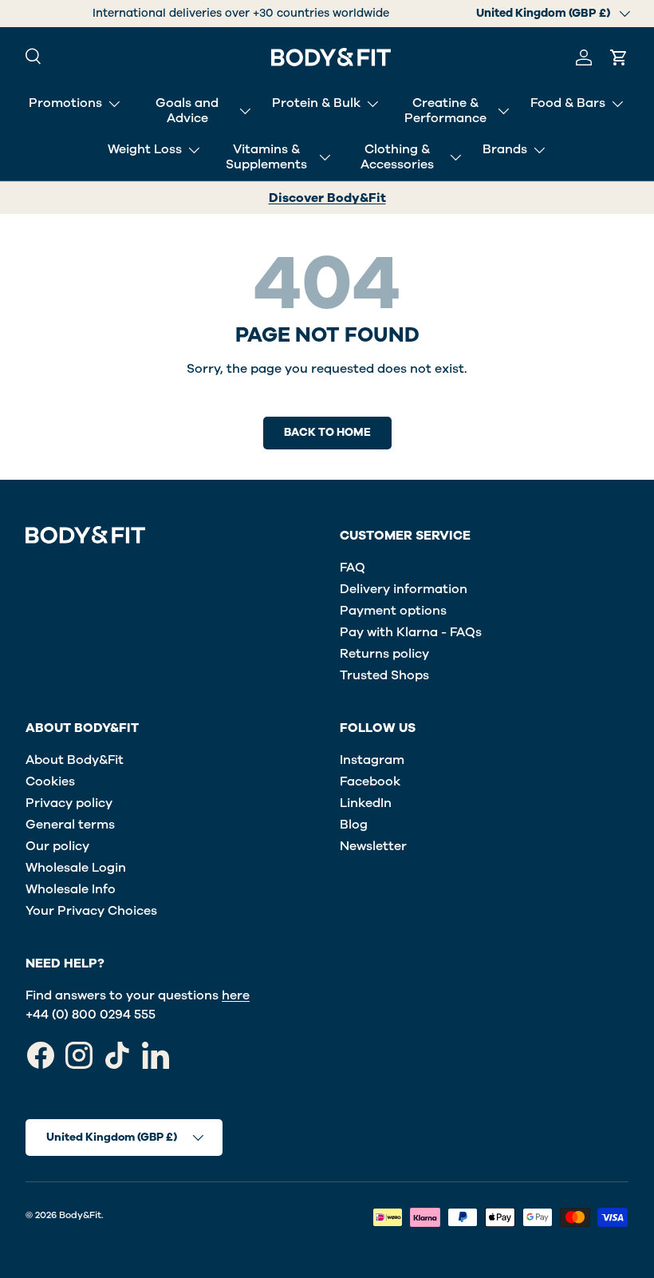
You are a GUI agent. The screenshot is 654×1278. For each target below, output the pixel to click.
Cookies (50, 781)
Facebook (370, 781)
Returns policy (384, 654)
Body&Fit (80, 1215)
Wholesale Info (71, 889)
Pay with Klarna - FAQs (411, 632)
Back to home (327, 432)
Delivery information (403, 589)
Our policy (57, 846)
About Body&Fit (75, 760)
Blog (354, 824)
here (236, 995)
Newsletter (373, 846)
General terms (70, 824)
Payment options (393, 610)
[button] (618, 57)
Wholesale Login (76, 867)
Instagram (372, 760)
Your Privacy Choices (91, 911)
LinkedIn (366, 803)
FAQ (352, 567)
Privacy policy (69, 803)
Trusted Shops (384, 675)
